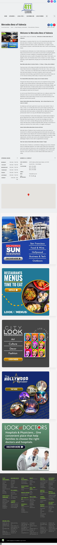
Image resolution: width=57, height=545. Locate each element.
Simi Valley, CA (14, 528)
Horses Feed (14, 494)
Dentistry (42, 484)
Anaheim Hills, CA (34, 528)
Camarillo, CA (14, 531)
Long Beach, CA (25, 532)
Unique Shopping (18, 27)
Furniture (4, 503)
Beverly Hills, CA (6, 532)
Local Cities (20, 16)
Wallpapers (4, 506)
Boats (50, 510)
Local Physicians (44, 482)
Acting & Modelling (32, 504)
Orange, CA (32, 530)
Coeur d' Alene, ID (53, 528)
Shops (22, 489)
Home (5, 16)
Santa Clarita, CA (14, 525)
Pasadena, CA (24, 523)
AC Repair (51, 498)
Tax (41, 512)
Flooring (4, 487)
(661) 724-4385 (32, 166)
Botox (31, 484)
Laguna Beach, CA (34, 532)
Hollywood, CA (5, 524)
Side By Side (51, 507)
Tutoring (32, 502)
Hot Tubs (13, 482)
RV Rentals (51, 511)
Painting (4, 482)
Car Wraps (42, 516)
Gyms (31, 494)
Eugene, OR (42, 532)
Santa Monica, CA (6, 534)
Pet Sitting (13, 498)
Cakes (22, 508)
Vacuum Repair (52, 496)
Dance (31, 492)
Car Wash (51, 487)
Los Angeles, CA (25, 527)
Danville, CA (43, 527)
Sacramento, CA (43, 530)
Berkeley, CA (43, 528)
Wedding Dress (24, 512)
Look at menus (40, 16)
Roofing (4, 491)
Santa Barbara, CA (15, 527)
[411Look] (28, 8)
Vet (11, 495)
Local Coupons (24, 495)
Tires (50, 486)
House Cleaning (14, 506)
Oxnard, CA (13, 532)
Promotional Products (43, 514)
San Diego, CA (43, 523)
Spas (31, 483)
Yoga (31, 491)
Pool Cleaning (14, 507)
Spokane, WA (52, 527)
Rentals (23, 509)
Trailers (50, 508)
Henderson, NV (52, 530)
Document (42, 508)
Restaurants (24, 482)
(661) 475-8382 (32, 168)
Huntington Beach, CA (32, 523)
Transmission (52, 489)
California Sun (30, 16)
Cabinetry (4, 499)
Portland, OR (43, 531)
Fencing (12, 483)
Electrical (4, 493)
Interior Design (5, 501)
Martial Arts (32, 507)
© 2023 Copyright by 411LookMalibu (13, 540)
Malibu (22, 501)
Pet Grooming (14, 496)
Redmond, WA (52, 524)
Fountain (13, 480)
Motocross (51, 506)
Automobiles (24, 27)
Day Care (32, 499)
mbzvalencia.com (33, 173)
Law (41, 509)
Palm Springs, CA (25, 524)
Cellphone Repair (52, 495)
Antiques (4, 505)
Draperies (4, 508)
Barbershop (32, 482)
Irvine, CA (32, 531)
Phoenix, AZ (51, 531)
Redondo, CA (24, 528)
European (51, 483)
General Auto (51, 482)
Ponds (12, 486)
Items (12, 27)
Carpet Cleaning (14, 504)
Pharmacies (42, 483)
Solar (3, 483)
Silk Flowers (5, 502)
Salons (31, 480)
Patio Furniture (14, 487)
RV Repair (51, 484)
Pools (12, 484)
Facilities (23, 510)
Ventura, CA (13, 530)
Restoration (51, 499)
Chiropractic (43, 487)
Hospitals (42, 486)
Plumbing (4, 484)
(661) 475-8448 (32, 169)
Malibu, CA (4, 531)
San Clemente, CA (34, 534)
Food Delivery (24, 483)
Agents (41, 494)
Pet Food (13, 492)
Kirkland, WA (51, 523)
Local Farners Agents (43, 501)
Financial (42, 511)
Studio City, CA (5, 523)
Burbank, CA (24, 525)
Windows (4, 486)
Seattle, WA (51, 525)
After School (32, 500)
